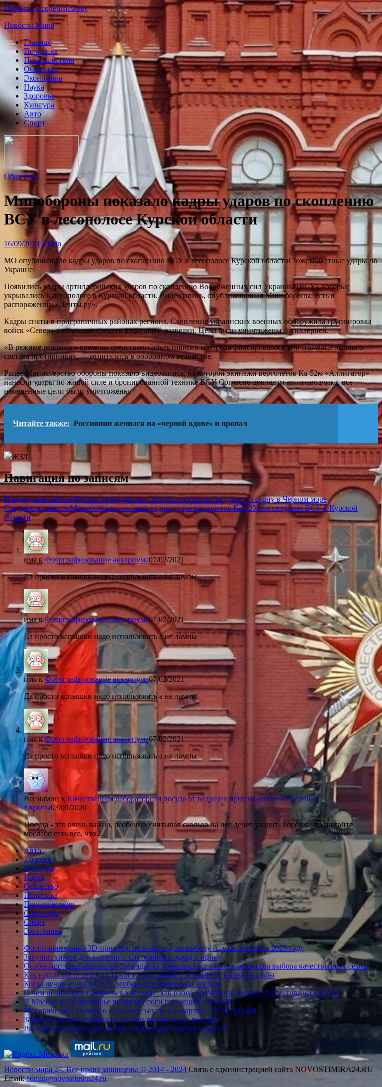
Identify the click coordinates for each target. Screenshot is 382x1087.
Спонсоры (41, 913)
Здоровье (39, 96)
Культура (39, 105)
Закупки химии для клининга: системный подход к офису (122, 957)
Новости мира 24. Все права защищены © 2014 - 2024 (95, 1069)
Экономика (43, 78)
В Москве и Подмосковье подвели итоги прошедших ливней (128, 1001)
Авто (32, 113)
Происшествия (49, 60)
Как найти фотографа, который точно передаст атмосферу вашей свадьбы (149, 975)
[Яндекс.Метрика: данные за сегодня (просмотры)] (36, 1054)
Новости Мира (29, 25)
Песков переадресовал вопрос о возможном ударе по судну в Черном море (165, 499)
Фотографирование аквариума (97, 559)
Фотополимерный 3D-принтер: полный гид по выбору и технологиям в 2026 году (164, 948)
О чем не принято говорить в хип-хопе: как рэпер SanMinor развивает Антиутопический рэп (182, 992)
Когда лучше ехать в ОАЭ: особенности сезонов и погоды (122, 983)
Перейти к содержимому (46, 8)
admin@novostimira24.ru (66, 1078)
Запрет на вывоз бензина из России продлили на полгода (121, 1019)
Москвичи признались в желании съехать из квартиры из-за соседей (140, 1010)
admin (51, 243)
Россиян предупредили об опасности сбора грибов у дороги (126, 1028)
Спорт (34, 122)
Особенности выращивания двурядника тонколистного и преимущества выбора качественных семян (196, 966)
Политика (41, 51)
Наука (34, 87)
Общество (41, 69)
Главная (37, 42)
